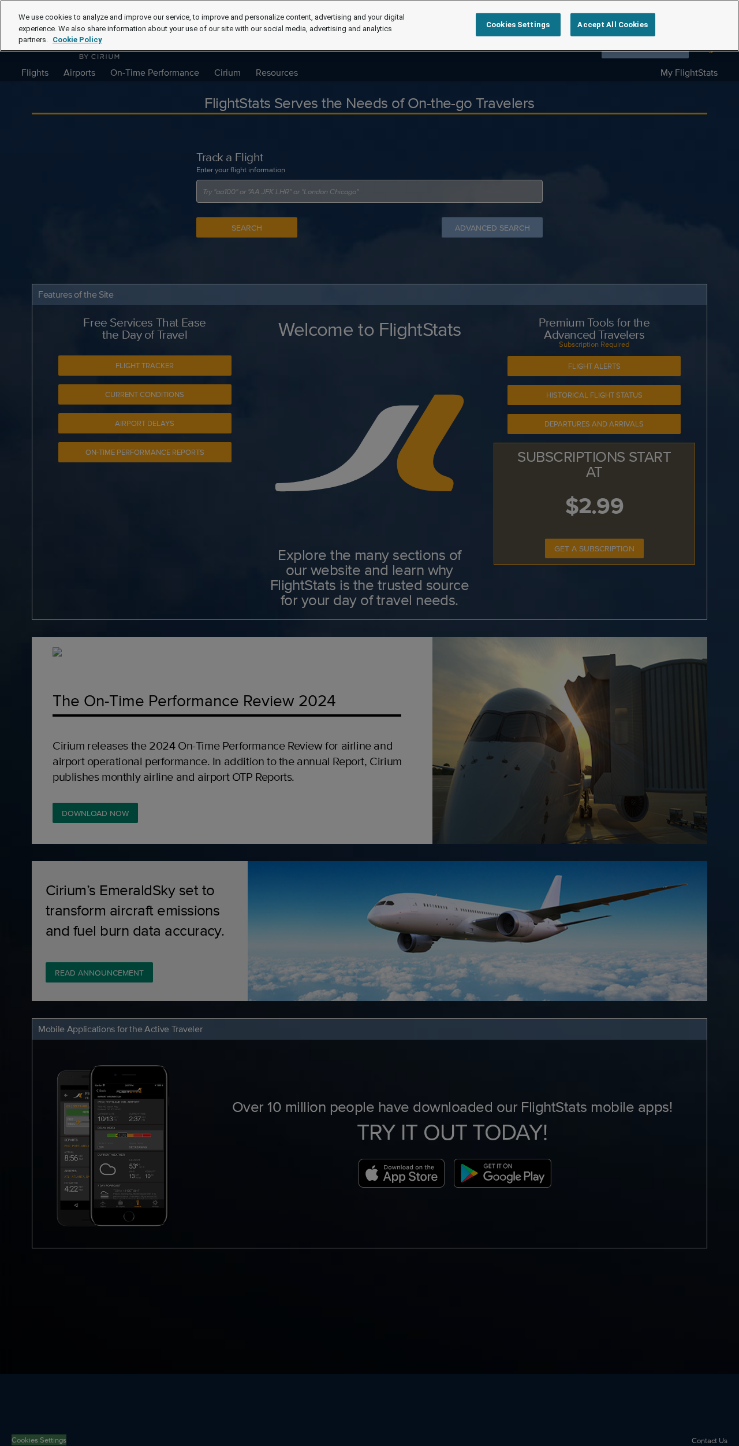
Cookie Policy (77, 39)
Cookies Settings (518, 24)
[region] (369, 25)
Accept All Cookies (612, 24)
